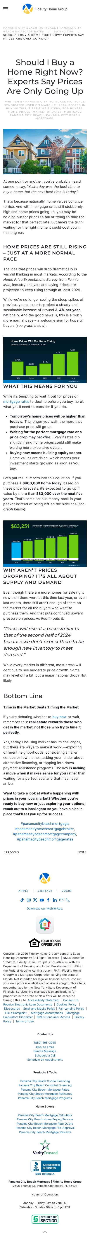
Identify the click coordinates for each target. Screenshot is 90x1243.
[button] (5, 8)
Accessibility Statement (44, 1000)
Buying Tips (16, 108)
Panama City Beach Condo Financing (45, 1081)
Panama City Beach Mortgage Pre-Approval (45, 1127)
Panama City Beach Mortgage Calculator (45, 1115)
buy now (59, 717)
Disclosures (12, 1008)
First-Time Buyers (44, 108)
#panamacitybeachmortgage (45, 823)
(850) (45, 1042)
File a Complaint (16, 1013)
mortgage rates (16, 401)
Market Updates (47, 111)
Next (81, 852)
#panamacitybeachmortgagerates (45, 839)
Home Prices (19, 111)
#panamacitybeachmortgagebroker (44, 829)
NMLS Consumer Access (53, 1017)
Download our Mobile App (44, 908)
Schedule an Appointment (45, 1059)
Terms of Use (25, 1021)
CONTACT (45, 890)
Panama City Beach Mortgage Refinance (45, 1093)
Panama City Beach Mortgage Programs (45, 1098)
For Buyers (72, 108)
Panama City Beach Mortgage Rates (45, 1089)
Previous (12, 852)
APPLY (24, 890)
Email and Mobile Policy (39, 1008)
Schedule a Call (45, 1055)
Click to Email (45, 1047)
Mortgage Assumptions (47, 1013)
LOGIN (67, 890)
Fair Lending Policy (71, 1008)
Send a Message (45, 1051)
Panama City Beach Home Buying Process (45, 1119)
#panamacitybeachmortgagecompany (44, 834)
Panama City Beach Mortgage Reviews (45, 1132)
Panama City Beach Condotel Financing (45, 1085)
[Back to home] (45, 8)
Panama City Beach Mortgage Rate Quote (45, 1123)
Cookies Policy (67, 1004)
